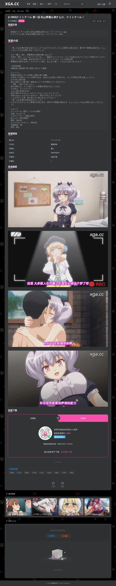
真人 (42, 4)
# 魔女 (72, 472)
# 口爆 (34, 472)
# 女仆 (42, 472)
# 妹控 (64, 472)
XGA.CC (54, 583)
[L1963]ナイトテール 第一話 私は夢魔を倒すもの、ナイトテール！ (46, 17)
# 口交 (19, 472)
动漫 (34, 4)
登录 (99, 4)
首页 (28, 4)
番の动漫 (20, 11)
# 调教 (12, 472)
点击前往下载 (66, 452)
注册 (103, 4)
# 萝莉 (27, 472)
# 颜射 (57, 472)
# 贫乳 (49, 472)
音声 (49, 4)
